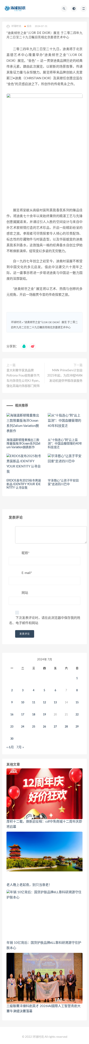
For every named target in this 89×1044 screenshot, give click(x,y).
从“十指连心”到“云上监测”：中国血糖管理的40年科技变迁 (65, 444)
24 (22, 726)
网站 (25, 592)
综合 (29, 26)
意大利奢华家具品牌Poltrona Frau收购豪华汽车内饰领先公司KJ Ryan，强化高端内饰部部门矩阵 (23, 378)
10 (22, 702)
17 (22, 714)
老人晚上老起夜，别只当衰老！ (29, 885)
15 (77, 702)
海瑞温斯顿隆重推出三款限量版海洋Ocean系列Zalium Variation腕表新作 (23, 444)
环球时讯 (16, 322)
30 (11, 738)
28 (66, 726)
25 (33, 726)
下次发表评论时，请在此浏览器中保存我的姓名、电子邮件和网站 (44, 620)
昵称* (25, 553)
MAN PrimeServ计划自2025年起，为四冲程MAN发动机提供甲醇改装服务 (65, 375)
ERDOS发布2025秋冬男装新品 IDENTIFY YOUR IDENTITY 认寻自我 (23, 484)
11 (33, 702)
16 (11, 714)
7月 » (20, 747)
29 (77, 726)
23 (11, 726)
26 (44, 726)
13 (55, 702)
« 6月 (10, 747)
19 (44, 714)
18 (33, 714)
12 (44, 702)
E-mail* (27, 573)
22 (77, 714)
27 (55, 726)
